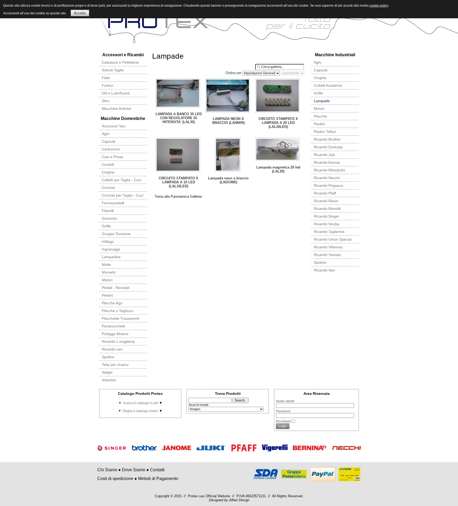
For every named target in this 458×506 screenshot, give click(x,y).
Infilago (108, 241)
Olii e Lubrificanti (116, 93)
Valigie (107, 372)
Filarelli (108, 211)
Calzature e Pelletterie (120, 62)
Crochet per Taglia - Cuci (122, 195)
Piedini (107, 295)
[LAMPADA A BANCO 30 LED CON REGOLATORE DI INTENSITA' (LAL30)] (178, 94)
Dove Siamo (133, 470)
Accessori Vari (113, 126)
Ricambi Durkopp (328, 147)
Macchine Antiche (116, 108)
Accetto (80, 13)
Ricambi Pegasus (328, 185)
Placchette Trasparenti (120, 318)
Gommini (109, 218)
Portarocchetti (113, 326)
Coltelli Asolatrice (328, 85)
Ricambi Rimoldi (327, 208)
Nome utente (285, 401)
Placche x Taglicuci (117, 311)
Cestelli (108, 164)
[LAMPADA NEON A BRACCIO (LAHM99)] (228, 96)
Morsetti (108, 272)
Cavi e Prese (112, 157)
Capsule (109, 141)
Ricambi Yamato (327, 255)
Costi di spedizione (115, 478)
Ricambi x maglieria (118, 341)
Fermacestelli (113, 203)
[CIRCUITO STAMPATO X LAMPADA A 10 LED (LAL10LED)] (178, 155)
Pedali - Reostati (115, 288)
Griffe (106, 226)
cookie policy (378, 5)
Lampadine (111, 257)
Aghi (105, 134)
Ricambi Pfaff (325, 193)
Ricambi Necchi (327, 178)
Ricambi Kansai (327, 162)
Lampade (322, 101)
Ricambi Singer (326, 216)
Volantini (109, 380)
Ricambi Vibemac (328, 247)
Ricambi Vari (324, 270)
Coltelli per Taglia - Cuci (121, 180)
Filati (106, 78)
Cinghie (108, 172)
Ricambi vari (112, 349)
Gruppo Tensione (116, 234)
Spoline (108, 357)
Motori (107, 280)
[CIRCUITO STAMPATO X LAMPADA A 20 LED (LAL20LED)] (278, 96)
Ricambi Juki (324, 155)
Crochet (108, 187)
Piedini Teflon (325, 131)
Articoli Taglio (113, 70)
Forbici (107, 85)
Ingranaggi (111, 249)
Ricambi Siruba (326, 224)
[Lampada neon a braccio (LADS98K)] (228, 155)
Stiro (105, 101)
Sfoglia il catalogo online (140, 411)
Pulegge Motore (115, 334)
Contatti (157, 470)
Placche (320, 116)
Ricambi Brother (327, 139)
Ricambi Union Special (332, 239)
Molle (106, 264)
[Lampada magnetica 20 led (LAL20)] (278, 150)
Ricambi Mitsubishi (329, 170)
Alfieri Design (239, 500)
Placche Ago (112, 303)
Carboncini (111, 149)
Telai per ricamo (115, 364)
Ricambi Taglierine (329, 232)
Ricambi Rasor (326, 201)
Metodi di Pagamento (158, 478)
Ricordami (283, 421)
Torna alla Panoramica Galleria (178, 196)
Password (283, 411)
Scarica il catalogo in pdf (140, 403)
